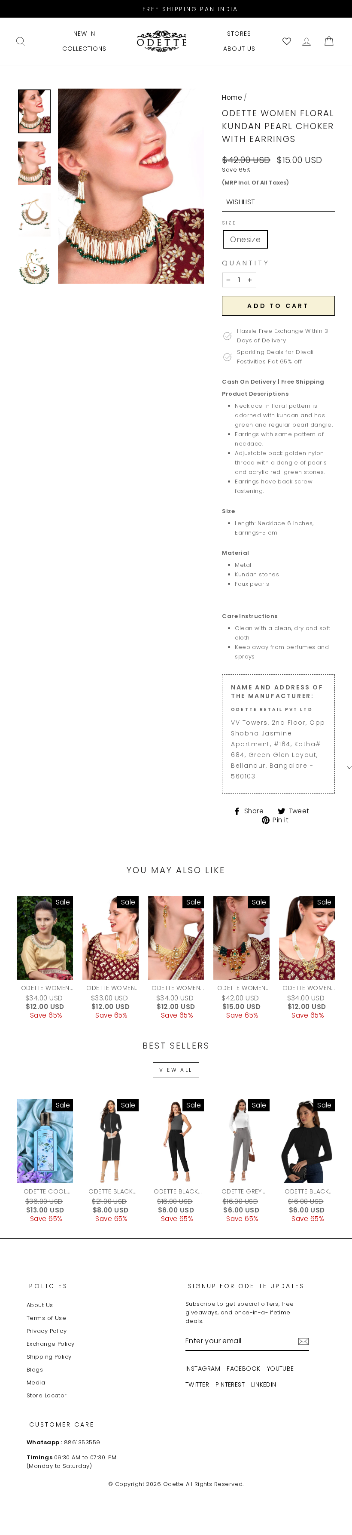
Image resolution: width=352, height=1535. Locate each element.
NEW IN (84, 33)
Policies (49, 1286)
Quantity (246, 263)
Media (36, 1382)
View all (176, 1070)
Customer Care (61, 1424)
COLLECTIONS (84, 48)
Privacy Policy (47, 1331)
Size (229, 223)
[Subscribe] (303, 1341)
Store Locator (47, 1395)
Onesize (245, 239)
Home (232, 97)
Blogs (35, 1370)
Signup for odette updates (246, 1286)
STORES (239, 33)
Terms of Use (46, 1318)
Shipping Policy (49, 1357)
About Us (40, 1305)
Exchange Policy (51, 1344)
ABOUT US (239, 48)
